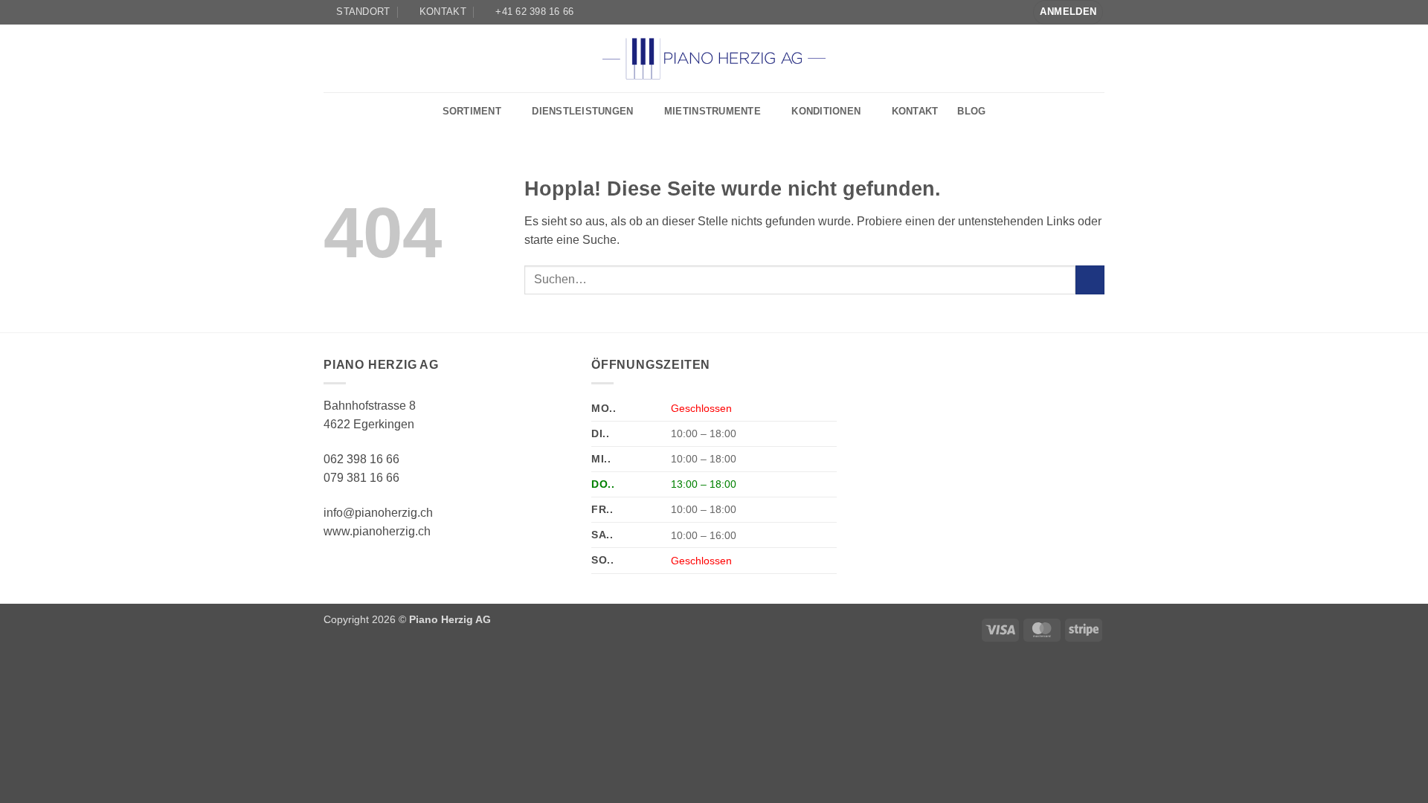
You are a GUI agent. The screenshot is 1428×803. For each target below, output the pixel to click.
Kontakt (915, 111)
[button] (1068, 12)
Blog (971, 111)
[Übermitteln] (1089, 279)
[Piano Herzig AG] (714, 58)
